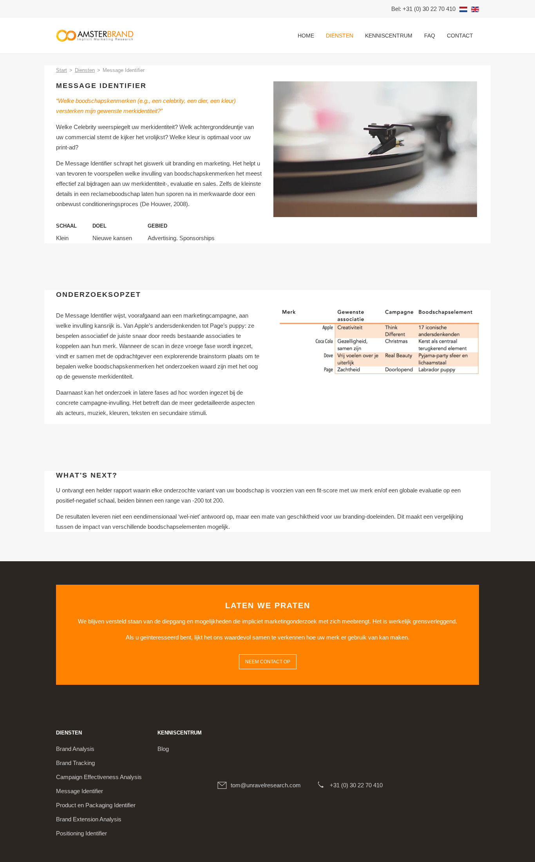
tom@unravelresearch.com (266, 785)
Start (61, 70)
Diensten (339, 35)
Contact (460, 35)
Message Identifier (79, 791)
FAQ (429, 35)
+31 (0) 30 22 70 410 (356, 785)
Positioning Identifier (81, 833)
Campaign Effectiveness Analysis (99, 777)
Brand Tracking (75, 763)
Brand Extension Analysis (88, 819)
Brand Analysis (75, 748)
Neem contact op (267, 661)
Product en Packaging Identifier (96, 805)
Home (306, 35)
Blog (163, 748)
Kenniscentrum (388, 35)
